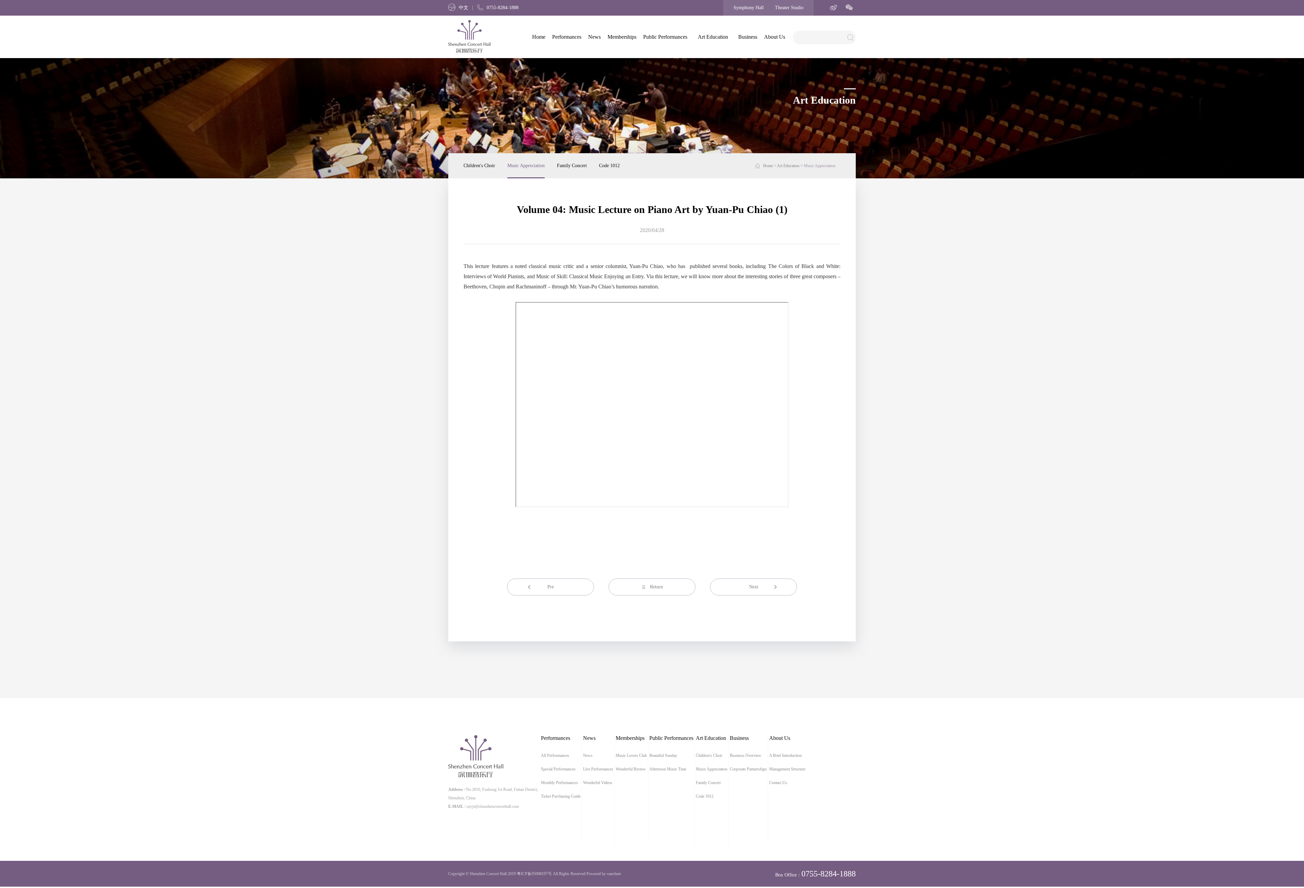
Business (747, 37)
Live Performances (598, 769)
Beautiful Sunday (663, 755)
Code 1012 (609, 165)
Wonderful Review (631, 769)
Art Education (713, 37)
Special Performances (558, 769)
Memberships (622, 37)
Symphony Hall (749, 7)
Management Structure (787, 769)
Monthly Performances (559, 782)
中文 (463, 7)
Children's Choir (479, 165)
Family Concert (572, 165)
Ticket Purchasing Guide (561, 796)
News (594, 37)
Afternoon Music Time (667, 769)
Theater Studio (789, 7)
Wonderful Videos (597, 782)
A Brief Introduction (785, 755)
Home (538, 37)
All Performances (555, 755)
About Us (774, 37)
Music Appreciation (526, 165)
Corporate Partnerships (748, 769)
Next (753, 586)
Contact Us (778, 782)
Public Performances (665, 37)
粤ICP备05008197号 (534, 873)
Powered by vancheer (603, 873)
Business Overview (745, 755)
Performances (566, 37)
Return (656, 586)
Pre (550, 586)
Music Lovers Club (631, 755)
